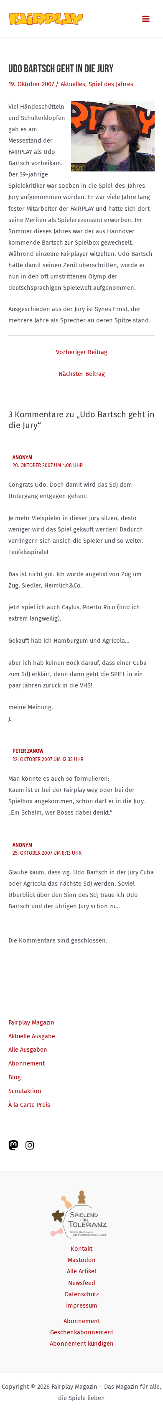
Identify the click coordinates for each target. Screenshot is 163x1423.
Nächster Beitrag (82, 374)
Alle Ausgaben (27, 1049)
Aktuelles (73, 84)
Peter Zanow (28, 751)
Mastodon (82, 1260)
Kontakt (81, 1248)
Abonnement (26, 1063)
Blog (14, 1077)
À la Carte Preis (29, 1105)
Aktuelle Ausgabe (31, 1036)
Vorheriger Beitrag (81, 352)
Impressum (81, 1305)
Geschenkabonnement (81, 1332)
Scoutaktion (24, 1091)
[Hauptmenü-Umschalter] (146, 19)
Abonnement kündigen (82, 1343)
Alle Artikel (81, 1271)
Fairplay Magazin (31, 1022)
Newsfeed (81, 1283)
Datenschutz (82, 1294)
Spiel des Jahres (111, 84)
